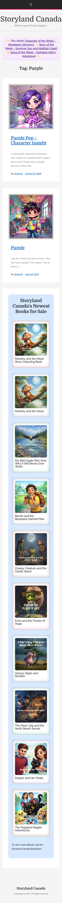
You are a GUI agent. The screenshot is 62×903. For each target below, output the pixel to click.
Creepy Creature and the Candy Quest (30, 570)
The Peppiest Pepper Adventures (28, 829)
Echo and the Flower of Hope (30, 622)
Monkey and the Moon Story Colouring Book (29, 360)
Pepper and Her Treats (29, 778)
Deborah (18, 173)
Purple (18, 247)
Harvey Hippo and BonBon (26, 675)
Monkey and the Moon (29, 411)
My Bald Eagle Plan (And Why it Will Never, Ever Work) (30, 463)
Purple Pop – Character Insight (28, 141)
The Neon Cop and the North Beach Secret (29, 727)
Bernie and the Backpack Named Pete (29, 517)
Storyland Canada (31, 19)
